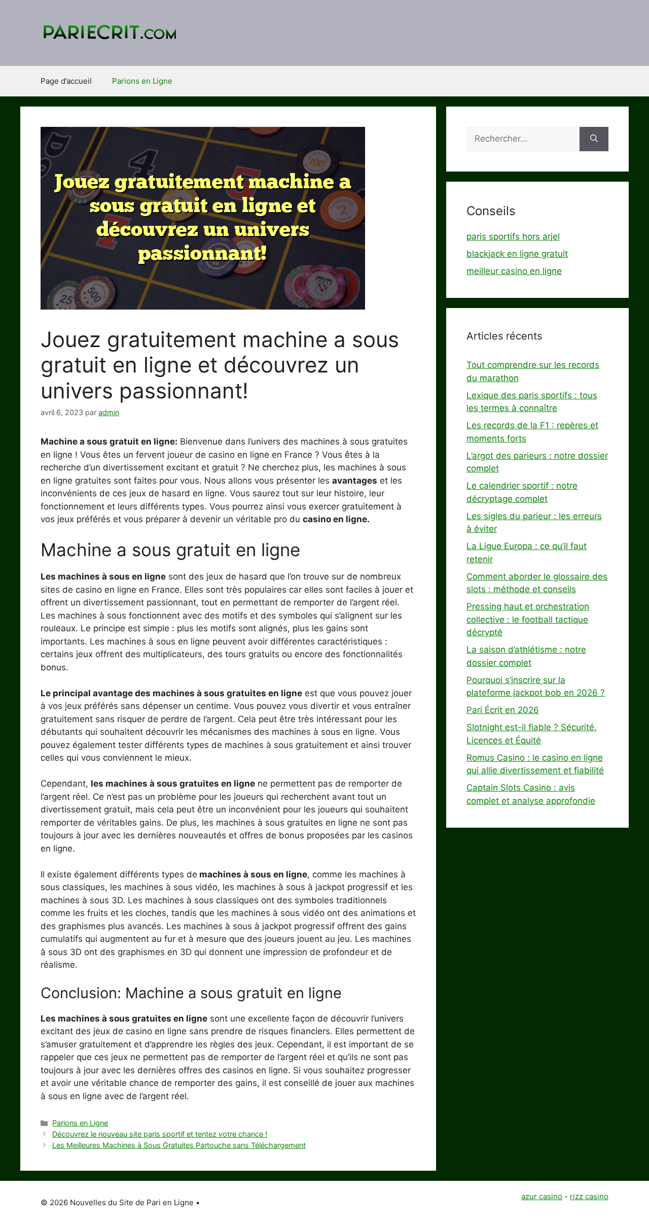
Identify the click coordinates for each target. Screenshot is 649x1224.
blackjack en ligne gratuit (517, 254)
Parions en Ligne (142, 81)
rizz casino (589, 1196)
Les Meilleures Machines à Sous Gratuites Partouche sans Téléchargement (179, 1145)
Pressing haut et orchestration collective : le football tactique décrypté (527, 619)
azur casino (541, 1196)
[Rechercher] (594, 139)
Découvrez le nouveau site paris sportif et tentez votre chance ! (159, 1134)
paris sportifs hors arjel (513, 236)
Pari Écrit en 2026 (502, 710)
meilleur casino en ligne (514, 271)
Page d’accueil (66, 81)
